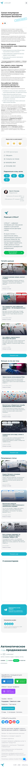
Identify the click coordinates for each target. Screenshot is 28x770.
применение (18, 365)
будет (16, 393)
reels (14, 325)
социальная (5, 367)
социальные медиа (7, 424)
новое (11, 294)
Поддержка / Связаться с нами (10, 701)
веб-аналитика (16, 462)
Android (24, 294)
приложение (17, 294)
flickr (12, 365)
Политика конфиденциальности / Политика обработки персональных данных (13, 755)
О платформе (11, 712)
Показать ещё (14, 355)
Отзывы (3, 712)
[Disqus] (14, 582)
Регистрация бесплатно (12, 252)
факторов (5, 524)
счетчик (23, 462)
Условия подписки (7, 738)
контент (4, 267)
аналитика (19, 325)
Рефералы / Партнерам (8, 704)
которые (9, 522)
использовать (6, 365)
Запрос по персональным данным (12, 733)
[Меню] (26, 3)
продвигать (5, 294)
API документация (8, 708)
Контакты (19, 712)
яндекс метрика (7, 462)
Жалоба (10, 698)
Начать (16, 660)
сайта (10, 491)
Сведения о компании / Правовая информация (12, 745)
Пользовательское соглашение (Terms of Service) (11, 750)
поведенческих (16, 522)
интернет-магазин (17, 265)
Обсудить (9, 155)
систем (21, 491)
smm (10, 265)
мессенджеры (15, 422)
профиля (11, 393)
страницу (22, 393)
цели (4, 464)
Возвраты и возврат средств (11, 736)
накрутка (16, 491)
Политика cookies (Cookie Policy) (12, 759)
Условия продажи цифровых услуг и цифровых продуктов (13, 741)
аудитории (5, 491)
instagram (5, 265)
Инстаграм (5, 393)
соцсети (4, 422)
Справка (4, 698)
